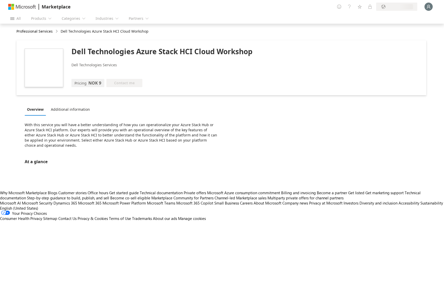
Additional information (70, 109)
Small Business (226, 203)
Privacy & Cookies (93, 218)
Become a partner (332, 192)
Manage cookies (192, 218)
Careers (246, 203)
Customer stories (72, 192)
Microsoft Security (37, 203)
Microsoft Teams (161, 203)
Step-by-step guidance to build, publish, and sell (68, 197)
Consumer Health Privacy (21, 218)
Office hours (98, 192)
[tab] (37, 109)
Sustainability (431, 203)
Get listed (356, 192)
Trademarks (142, 218)
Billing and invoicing (298, 192)
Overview (35, 109)
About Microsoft (267, 203)
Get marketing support (384, 192)
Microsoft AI (10, 203)
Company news (295, 203)
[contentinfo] (57, 31)
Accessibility (409, 203)
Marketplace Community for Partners (182, 197)
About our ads (165, 218)
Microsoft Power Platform (124, 203)
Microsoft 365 (89, 203)
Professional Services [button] (34, 31)
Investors (351, 203)
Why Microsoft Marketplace (23, 192)
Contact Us (67, 218)
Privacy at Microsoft (326, 203)
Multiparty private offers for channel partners (305, 197)
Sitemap (50, 218)
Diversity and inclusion (378, 203)
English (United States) (19, 208)
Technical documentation (161, 192)
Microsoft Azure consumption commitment (244, 192)
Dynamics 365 (65, 203)
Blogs (52, 192)
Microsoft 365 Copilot (194, 203)
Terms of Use (120, 218)
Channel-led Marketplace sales (240, 197)
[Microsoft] (22, 7)
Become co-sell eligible (130, 197)
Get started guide (124, 192)
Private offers (195, 192)
